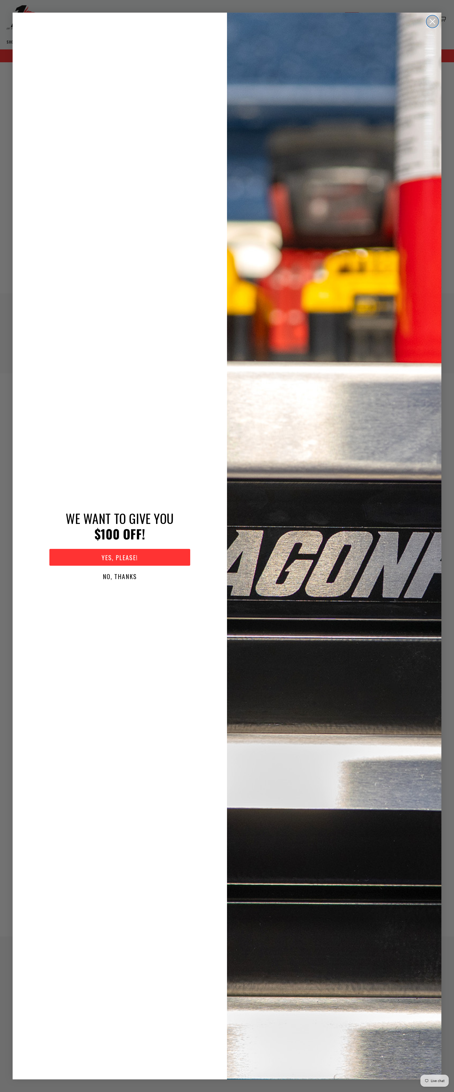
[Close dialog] (432, 21)
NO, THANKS (120, 576)
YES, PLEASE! (120, 557)
